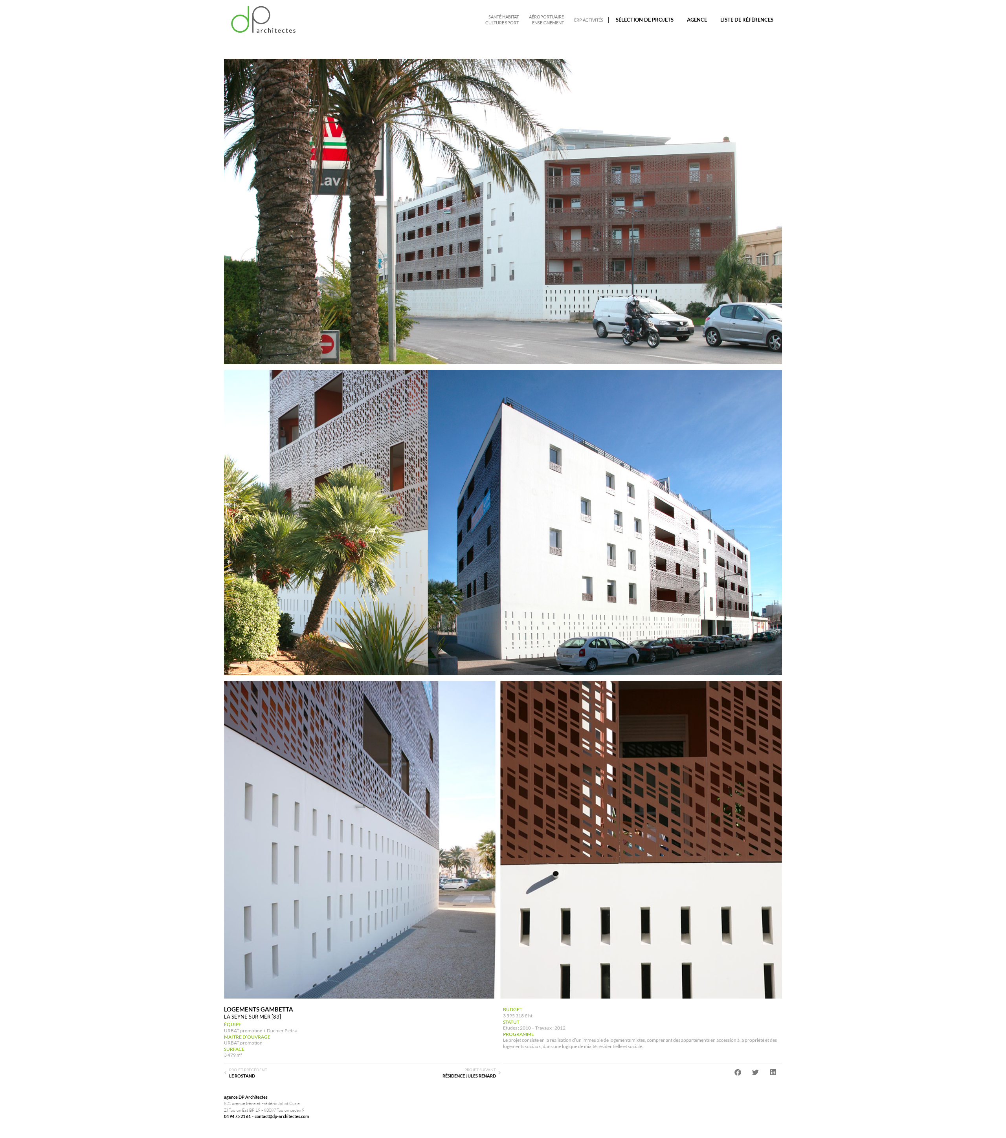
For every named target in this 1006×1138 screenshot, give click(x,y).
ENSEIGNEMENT (548, 22)
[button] (738, 1072)
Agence (697, 19)
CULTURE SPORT (502, 22)
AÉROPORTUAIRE (546, 16)
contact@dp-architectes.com (282, 1116)
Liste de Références (746, 19)
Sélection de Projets (645, 19)
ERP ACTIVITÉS (588, 19)
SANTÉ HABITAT (503, 16)
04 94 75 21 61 (237, 1116)
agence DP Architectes (246, 1097)
